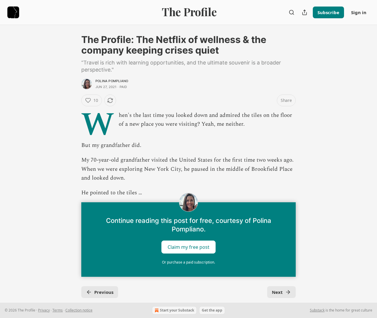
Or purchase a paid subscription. (188, 262)
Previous (103, 292)
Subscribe (328, 12)
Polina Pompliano (111, 81)
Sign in (358, 12)
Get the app (212, 310)
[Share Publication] (304, 12)
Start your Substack (177, 310)
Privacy (44, 310)
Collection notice (78, 310)
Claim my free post (188, 247)
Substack (317, 310)
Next (277, 292)
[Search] (291, 12)
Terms (57, 310)
